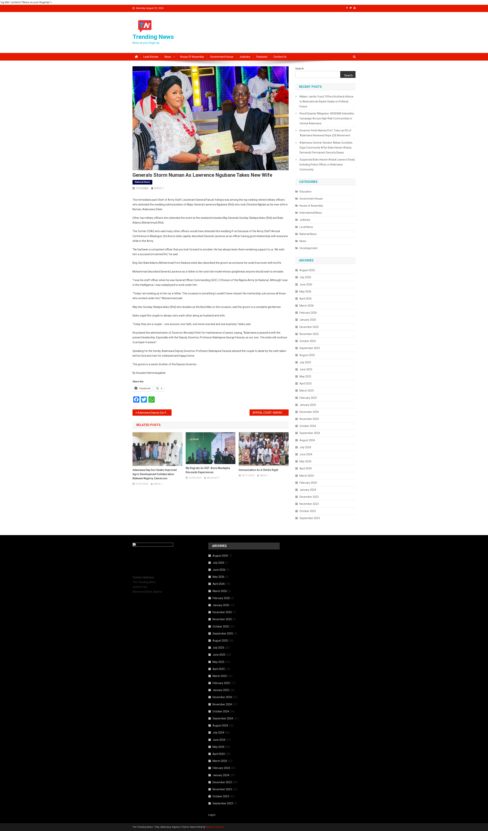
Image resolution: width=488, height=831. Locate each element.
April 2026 (305, 298)
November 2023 (309, 503)
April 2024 (305, 468)
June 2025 (305, 369)
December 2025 (309, 326)
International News (310, 212)
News (168, 56)
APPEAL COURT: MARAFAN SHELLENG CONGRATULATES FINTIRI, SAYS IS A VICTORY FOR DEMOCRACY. (271, 412)
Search (299, 68)
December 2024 (309, 411)
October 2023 (307, 511)
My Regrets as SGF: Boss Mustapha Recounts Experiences (208, 470)
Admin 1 (159, 188)
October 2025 (307, 341)
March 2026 (306, 305)
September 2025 (309, 348)
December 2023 (309, 496)
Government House (221, 56)
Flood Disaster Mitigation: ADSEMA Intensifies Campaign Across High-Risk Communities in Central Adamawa (326, 118)
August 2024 (307, 440)
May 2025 (305, 376)
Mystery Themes (215, 827)
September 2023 (309, 518)
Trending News (153, 36)
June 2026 (305, 284)
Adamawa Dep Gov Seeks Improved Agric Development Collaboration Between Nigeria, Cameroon (154, 474)
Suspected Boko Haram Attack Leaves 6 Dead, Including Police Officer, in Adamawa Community (327, 164)
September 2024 (309, 433)
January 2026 (307, 319)
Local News (306, 227)
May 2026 (305, 291)
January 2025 (307, 404)
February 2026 (308, 312)
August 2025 (307, 355)
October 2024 (307, 425)
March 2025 (306, 390)
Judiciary (244, 56)
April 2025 (305, 383)
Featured (261, 56)
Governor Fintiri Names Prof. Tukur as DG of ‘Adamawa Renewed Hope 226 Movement (325, 133)
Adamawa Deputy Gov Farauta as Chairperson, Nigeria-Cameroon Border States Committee (154, 412)
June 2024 (305, 454)
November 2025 (309, 334)
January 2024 (307, 489)
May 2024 (305, 461)
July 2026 (305, 277)
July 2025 (305, 362)
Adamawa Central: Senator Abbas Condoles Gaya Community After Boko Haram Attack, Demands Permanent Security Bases (325, 147)
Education (305, 191)
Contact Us (280, 56)
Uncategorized (308, 248)
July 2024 (305, 447)
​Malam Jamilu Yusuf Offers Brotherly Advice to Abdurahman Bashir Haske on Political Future (326, 101)
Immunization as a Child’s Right (258, 469)
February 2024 (308, 482)
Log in (211, 814)
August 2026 (307, 270)
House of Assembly (192, 56)
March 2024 (306, 475)
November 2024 (309, 418)
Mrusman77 (213, 477)
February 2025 (308, 397)
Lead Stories (150, 56)
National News (142, 182)
